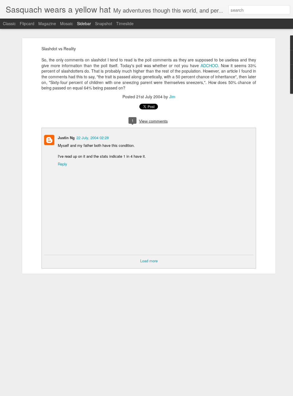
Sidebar (84, 23)
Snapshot (103, 23)
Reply (62, 164)
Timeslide (125, 23)
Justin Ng (66, 137)
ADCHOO (209, 65)
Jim (172, 96)
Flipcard (27, 23)
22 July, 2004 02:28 (92, 137)
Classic (9, 23)
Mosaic (66, 23)
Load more (149, 260)
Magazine (47, 23)
